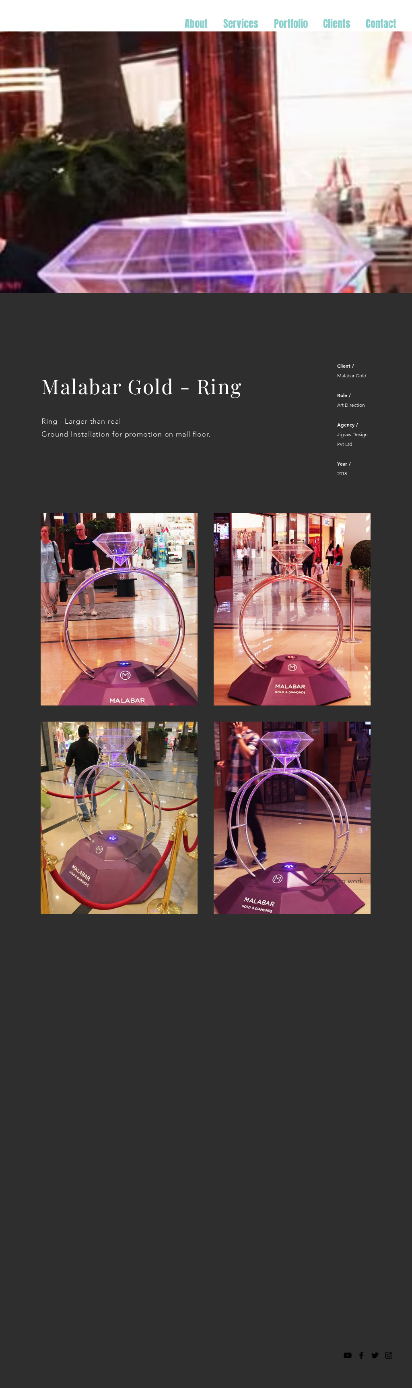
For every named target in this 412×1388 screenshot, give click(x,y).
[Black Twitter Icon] (375, 1355)
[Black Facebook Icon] (361, 1355)
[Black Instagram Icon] (388, 1355)
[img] (119, 609)
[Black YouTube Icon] (347, 1355)
